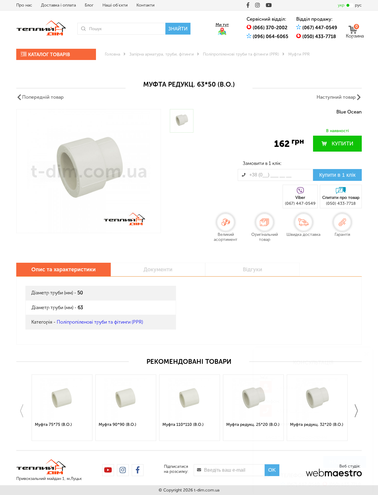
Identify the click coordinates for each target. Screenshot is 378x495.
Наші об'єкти (115, 5)
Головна (112, 54)
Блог (89, 5)
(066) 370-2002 (270, 27)
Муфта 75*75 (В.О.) (53, 424)
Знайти (178, 29)
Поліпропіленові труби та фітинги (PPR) (241, 54)
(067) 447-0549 (319, 27)
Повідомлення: (276, 424)
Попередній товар (43, 97)
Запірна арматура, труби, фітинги (161, 54)
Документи (158, 269)
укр (341, 5)
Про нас (24, 5)
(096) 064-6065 (270, 36)
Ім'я (264, 377)
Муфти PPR (299, 54)
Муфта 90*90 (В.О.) (117, 424)
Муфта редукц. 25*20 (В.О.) (252, 424)
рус (358, 5)
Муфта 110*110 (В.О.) (182, 424)
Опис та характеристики (63, 269)
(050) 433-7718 (319, 36)
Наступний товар (336, 97)
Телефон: (270, 401)
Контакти (145, 5)
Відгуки (252, 269)
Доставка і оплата (58, 5)
